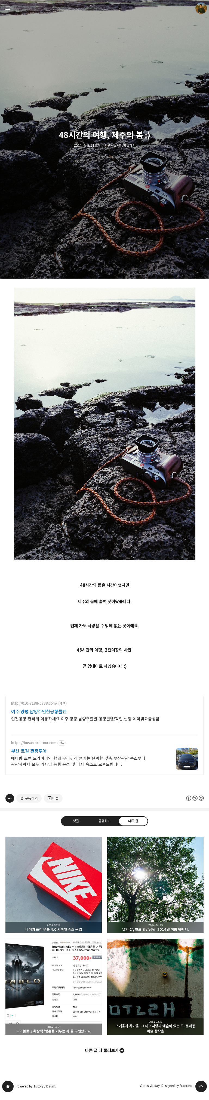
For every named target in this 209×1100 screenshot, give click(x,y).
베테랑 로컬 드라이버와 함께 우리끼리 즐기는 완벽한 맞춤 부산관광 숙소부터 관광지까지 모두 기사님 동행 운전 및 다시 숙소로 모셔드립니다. (78, 761)
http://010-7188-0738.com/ (34, 703)
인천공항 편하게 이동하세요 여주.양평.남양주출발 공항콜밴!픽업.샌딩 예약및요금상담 (85, 719)
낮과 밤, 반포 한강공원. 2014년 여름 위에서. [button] (155, 885)
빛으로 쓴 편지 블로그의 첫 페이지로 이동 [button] (104, 8)
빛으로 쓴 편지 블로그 (7, 1086)
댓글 (76, 821)
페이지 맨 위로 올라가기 (201, 1086)
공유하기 (104, 821)
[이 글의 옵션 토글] (9, 798)
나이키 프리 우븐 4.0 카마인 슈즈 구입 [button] (53, 885)
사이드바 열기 (7, 8)
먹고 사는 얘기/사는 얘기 (119, 145)
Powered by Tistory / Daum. (36, 1086)
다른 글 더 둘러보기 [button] (102, 1050)
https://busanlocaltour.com (33, 743)
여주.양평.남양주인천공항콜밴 (38, 712)
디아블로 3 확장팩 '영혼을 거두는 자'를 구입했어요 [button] (53, 987)
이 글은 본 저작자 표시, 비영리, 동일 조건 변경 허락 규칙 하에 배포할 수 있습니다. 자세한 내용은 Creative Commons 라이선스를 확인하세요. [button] (195, 798)
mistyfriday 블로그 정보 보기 (201, 8)
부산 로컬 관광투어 (29, 751)
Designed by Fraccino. (177, 1086)
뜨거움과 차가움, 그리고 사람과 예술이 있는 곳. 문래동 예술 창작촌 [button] (155, 987)
